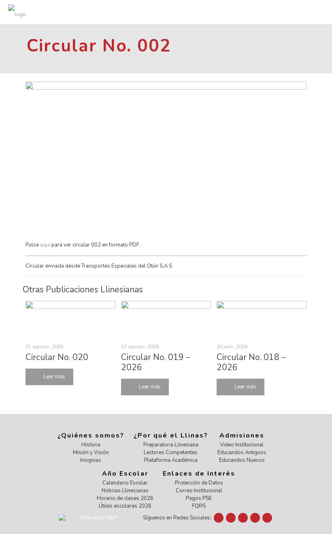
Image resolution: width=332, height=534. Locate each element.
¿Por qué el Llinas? (171, 435)
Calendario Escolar (125, 483)
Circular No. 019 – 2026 (155, 362)
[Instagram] (255, 518)
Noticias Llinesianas (125, 490)
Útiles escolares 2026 (125, 506)
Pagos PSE (199, 498)
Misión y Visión (91, 452)
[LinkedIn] (243, 518)
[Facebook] (218, 518)
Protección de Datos (199, 483)
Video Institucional (242, 444)
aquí (45, 245)
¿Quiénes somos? (90, 435)
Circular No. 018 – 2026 (251, 362)
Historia (90, 444)
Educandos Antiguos (241, 452)
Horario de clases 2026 (125, 498)
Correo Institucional (199, 490)
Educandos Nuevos (242, 460)
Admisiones (241, 435)
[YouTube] (231, 518)
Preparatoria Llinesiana (170, 444)
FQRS (199, 506)
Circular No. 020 (57, 357)
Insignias (90, 460)
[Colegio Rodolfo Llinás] (17, 12)
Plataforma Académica (171, 460)
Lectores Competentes (171, 452)
